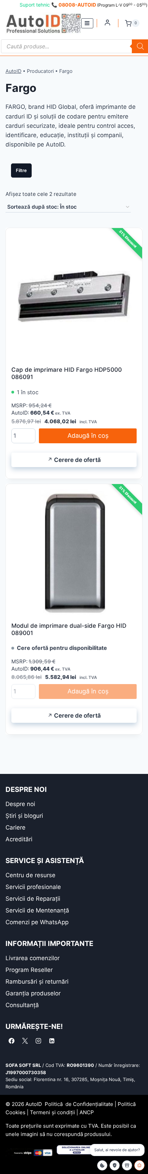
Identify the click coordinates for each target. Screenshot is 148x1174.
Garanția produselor (33, 993)
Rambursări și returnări (37, 981)
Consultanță (22, 1005)
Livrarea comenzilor (33, 958)
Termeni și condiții (52, 1112)
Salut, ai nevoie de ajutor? (117, 1149)
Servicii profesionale (33, 886)
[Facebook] (11, 1041)
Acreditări (19, 839)
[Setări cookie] (102, 1165)
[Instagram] (38, 1041)
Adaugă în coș (87, 435)
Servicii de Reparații (33, 898)
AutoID (13, 71)
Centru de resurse (30, 875)
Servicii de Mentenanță (37, 910)
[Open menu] (87, 23)
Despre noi (20, 804)
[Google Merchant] (127, 1165)
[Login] (107, 22)
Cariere (15, 827)
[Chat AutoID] (139, 1165)
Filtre (21, 170)
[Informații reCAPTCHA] (114, 1165)
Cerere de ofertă (77, 459)
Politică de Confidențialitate (79, 1104)
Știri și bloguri (24, 815)
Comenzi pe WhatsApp (37, 922)
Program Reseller (29, 969)
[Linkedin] (51, 1041)
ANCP (87, 1112)
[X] (25, 1041)
